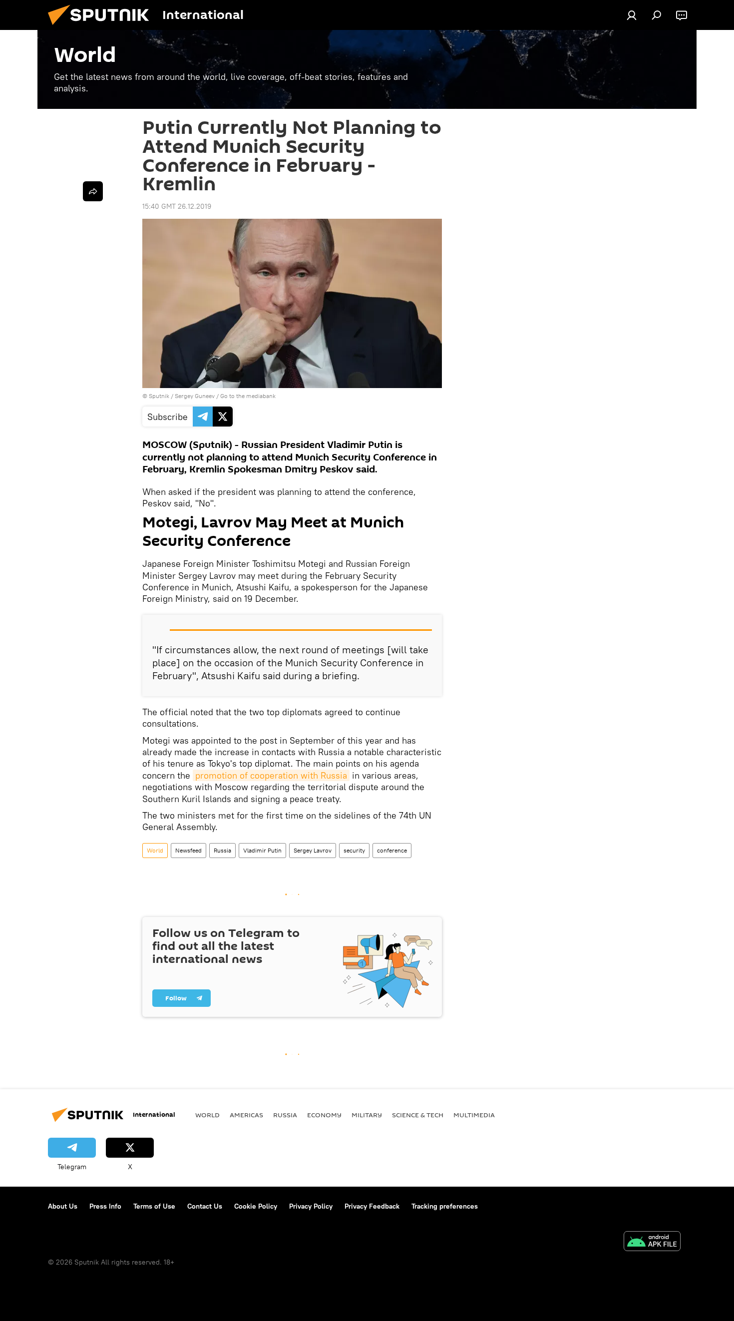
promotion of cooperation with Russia (271, 775)
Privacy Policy (311, 1206)
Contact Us (204, 1206)
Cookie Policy (255, 1206)
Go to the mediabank (248, 396)
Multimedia (474, 1114)
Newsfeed (188, 850)
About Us (62, 1206)
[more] (93, 191)
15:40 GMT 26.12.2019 (176, 206)
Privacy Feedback (372, 1206)
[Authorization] (632, 15)
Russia (222, 850)
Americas (246, 1114)
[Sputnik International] (102, 27)
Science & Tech (417, 1114)
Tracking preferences (444, 1206)
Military (367, 1114)
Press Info (105, 1206)
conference (392, 850)
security (354, 850)
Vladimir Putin (262, 850)
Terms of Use (154, 1206)
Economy (324, 1114)
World (155, 850)
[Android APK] (652, 1242)
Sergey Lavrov (313, 850)
